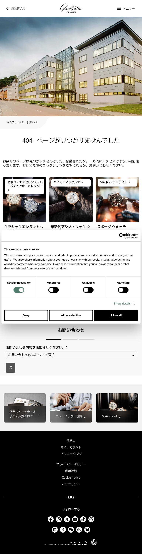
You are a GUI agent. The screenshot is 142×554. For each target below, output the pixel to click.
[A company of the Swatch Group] (66, 543)
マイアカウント (71, 447)
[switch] (53, 290)
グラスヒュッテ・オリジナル (22, 122)
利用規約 (71, 471)
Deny (26, 315)
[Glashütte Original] (71, 8)
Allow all (116, 315)
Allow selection (71, 315)
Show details (122, 303)
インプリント (71, 484)
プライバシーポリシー (71, 464)
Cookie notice (71, 478)
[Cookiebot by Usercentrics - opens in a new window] (121, 236)
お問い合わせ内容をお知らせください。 (36, 348)
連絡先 (71, 441)
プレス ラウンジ (71, 454)
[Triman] (94, 542)
